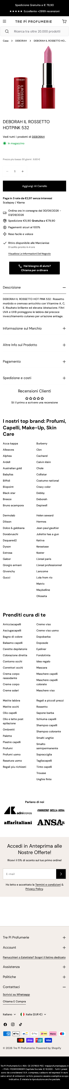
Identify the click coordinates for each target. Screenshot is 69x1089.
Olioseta (41, 596)
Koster (40, 552)
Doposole (42, 643)
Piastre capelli (12, 742)
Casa (5, 40)
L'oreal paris (43, 559)
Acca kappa (10, 443)
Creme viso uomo (47, 630)
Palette (7, 736)
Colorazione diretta (15, 655)
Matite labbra (11, 700)
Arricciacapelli (12, 624)
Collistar (41, 474)
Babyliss (8, 474)
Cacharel (42, 456)
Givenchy (9, 571)
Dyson (7, 546)
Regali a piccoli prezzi (50, 700)
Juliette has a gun (47, 534)
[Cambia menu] (4, 21)
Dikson (7, 521)
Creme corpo (11, 684)
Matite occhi (11, 706)
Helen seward (44, 515)
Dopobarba (43, 636)
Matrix (40, 583)
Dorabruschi (10, 534)
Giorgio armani (12, 565)
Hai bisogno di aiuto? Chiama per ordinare (36, 268)
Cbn (39, 449)
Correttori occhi (13, 667)
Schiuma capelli (46, 719)
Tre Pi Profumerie (24, 1048)
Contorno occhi (12, 661)
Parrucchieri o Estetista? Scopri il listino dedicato (34, 957)
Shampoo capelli (46, 725)
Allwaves (8, 449)
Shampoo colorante (48, 731)
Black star (9, 493)
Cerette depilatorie (15, 649)
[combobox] (34, 31)
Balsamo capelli (13, 643)
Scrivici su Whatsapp (16, 994)
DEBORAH (21, 40)
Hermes (41, 521)
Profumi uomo (12, 754)
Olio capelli (10, 713)
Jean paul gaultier (47, 528)
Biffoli (6, 480)
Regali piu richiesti (14, 767)
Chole (40, 468)
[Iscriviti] (61, 874)
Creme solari (11, 690)
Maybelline (43, 590)
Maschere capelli (47, 674)
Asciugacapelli (12, 630)
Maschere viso (45, 690)
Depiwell (41, 505)
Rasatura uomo (12, 760)
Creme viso (43, 624)
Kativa (40, 540)
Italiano (7, 1014)
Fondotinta (43, 655)
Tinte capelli (44, 767)
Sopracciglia (44, 754)
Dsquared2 (10, 540)
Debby (40, 493)
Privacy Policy (34, 889)
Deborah (41, 499)
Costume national (47, 480)
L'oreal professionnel (49, 565)
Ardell (6, 462)
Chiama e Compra (14, 1001)
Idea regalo (43, 661)
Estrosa (7, 552)
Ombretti (9, 729)
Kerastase (42, 546)
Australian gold (12, 468)
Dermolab (9, 515)
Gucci (6, 577)
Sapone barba (45, 713)
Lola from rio (44, 577)
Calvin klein (43, 462)
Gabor (7, 559)
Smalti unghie (45, 738)
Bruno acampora (13, 505)
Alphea (7, 456)
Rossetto (42, 706)
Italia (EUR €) (34, 1014)
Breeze (7, 499)
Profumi (8, 748)
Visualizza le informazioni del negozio (29, 253)
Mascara (41, 667)
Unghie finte (44, 779)
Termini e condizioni (48, 884)
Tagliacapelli (44, 760)
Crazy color (43, 487)
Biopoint (8, 487)
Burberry (41, 443)
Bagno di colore (12, 636)
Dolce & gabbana (14, 528)
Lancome (42, 571)
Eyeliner (41, 649)
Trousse (41, 773)
